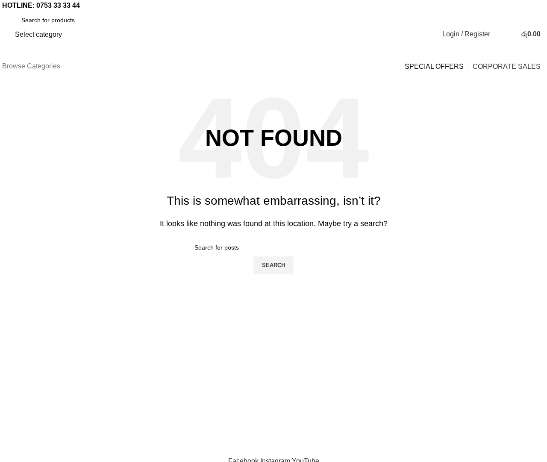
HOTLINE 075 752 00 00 (273, 321)
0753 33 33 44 (58, 5)
